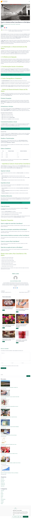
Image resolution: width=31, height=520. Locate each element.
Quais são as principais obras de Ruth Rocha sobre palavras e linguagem (21, 325)
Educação (2, 493)
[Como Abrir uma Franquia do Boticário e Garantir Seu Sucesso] (5, 412)
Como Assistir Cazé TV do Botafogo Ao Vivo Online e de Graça (9, 453)
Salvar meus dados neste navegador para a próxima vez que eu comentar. (10, 365)
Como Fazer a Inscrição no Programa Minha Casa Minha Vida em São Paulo (10, 462)
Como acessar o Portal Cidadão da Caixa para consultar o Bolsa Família (10, 396)
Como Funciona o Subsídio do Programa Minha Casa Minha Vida (9, 387)
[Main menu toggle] (29, 1)
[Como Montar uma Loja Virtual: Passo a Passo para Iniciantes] (5, 431)
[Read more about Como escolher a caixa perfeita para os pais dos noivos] (22, 334)
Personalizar (15, 516)
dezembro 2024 (3, 483)
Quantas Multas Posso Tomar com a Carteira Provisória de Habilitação (10, 426)
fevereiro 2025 (3, 480)
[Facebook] (1, 27)
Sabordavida (5, 1)
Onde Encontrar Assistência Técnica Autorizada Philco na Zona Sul (9, 406)
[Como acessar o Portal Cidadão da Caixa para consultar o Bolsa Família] (5, 393)
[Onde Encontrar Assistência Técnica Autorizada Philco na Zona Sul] (5, 402)
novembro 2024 (3, 484)
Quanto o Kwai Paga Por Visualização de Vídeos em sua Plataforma (9, 472)
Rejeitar (20, 516)
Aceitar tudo (25, 516)
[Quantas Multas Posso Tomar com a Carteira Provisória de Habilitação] (5, 422)
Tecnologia (2, 500)
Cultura (17, 328)
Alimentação (2, 490)
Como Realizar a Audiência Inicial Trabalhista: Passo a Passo (8, 444)
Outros (2, 497)
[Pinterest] (4, 27)
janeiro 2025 (2, 481)
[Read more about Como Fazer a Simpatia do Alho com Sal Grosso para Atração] (8, 302)
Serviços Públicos (3, 499)
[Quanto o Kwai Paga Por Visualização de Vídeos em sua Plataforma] (5, 468)
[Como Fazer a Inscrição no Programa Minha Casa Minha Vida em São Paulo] (5, 459)
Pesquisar (2, 374)
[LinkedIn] (6, 27)
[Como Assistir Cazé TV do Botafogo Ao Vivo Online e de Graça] (5, 450)
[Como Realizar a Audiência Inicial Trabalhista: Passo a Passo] (5, 440)
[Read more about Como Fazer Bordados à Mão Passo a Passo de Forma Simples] (22, 303)
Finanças (2, 496)
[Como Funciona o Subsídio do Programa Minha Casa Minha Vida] (5, 383)
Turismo (2, 503)
